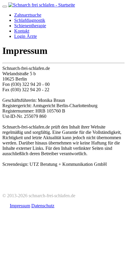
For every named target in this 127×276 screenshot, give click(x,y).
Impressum (20, 205)
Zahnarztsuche (27, 14)
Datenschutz (42, 205)
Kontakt (21, 30)
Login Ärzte (25, 36)
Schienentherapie (30, 25)
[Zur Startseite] (41, 4)
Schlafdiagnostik (29, 20)
